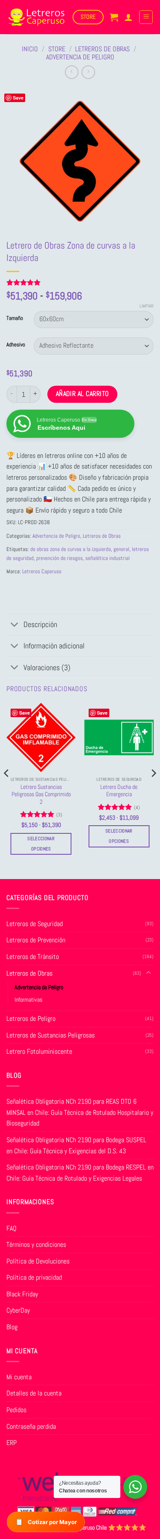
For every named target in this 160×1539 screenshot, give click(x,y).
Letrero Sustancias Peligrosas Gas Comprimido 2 (41, 794)
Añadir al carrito (82, 394)
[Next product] (71, 72)
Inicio (30, 48)
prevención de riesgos (59, 558)
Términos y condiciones (36, 1244)
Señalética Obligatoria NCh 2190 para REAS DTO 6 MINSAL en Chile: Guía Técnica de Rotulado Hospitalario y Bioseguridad (79, 1112)
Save (18, 97)
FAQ (11, 1228)
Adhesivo (15, 345)
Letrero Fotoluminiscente (39, 1051)
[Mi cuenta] (128, 17)
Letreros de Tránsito (32, 956)
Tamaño (14, 318)
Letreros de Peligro (30, 1018)
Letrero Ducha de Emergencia (118, 790)
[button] (114, 17)
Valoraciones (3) (46, 667)
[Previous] (7, 790)
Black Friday (22, 1294)
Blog (11, 1326)
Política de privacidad (34, 1277)
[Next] (153, 790)
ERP (11, 1442)
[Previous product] (88, 72)
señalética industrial (107, 558)
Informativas (28, 999)
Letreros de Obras (102, 48)
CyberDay (18, 1310)
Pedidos (16, 1409)
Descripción (40, 624)
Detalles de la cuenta (33, 1393)
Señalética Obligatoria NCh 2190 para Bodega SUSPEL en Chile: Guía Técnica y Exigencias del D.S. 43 (76, 1145)
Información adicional (53, 646)
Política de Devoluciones (38, 1261)
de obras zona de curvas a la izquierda (70, 549)
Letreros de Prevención (35, 939)
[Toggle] (14, 625)
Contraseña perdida (31, 1426)
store (56, 48)
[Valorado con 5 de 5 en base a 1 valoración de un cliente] (80, 282)
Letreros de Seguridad (34, 923)
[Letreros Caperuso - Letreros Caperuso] (36, 17)
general (121, 549)
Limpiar (147, 306)
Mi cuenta (19, 1376)
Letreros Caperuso (41, 571)
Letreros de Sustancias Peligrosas (50, 1035)
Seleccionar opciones (41, 843)
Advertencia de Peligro (80, 57)
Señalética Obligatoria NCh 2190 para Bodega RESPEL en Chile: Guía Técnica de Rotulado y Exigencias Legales (80, 1173)
